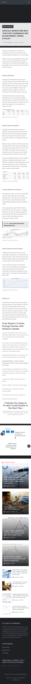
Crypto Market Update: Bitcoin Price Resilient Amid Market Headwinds (14, 559)
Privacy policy (21, 678)
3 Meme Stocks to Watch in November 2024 (20, 434)
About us (8, 678)
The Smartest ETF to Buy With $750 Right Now (20, 582)
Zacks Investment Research (9, 399)
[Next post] (29, 446)
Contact (14, 678)
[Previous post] (2, 434)
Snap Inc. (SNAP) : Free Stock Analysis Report (14, 385)
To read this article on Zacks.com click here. (13, 395)
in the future (23, 674)
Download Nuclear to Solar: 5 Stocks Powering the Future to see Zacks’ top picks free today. (15, 363)
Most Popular (8, 26)
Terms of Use (15, 680)
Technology (5, 653)
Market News (5, 650)
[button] (29, 2)
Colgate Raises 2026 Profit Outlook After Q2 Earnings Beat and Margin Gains (14, 533)
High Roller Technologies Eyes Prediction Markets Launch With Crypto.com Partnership (20, 572)
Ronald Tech (9, 42)
